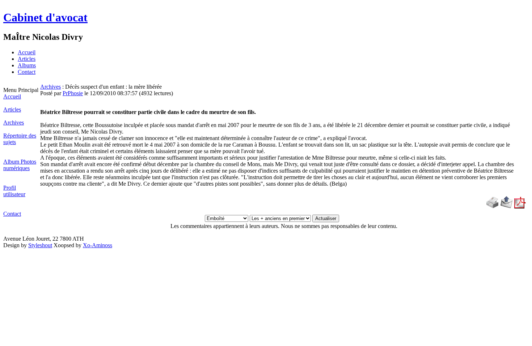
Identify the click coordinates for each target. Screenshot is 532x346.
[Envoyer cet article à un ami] (506, 206)
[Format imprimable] (492, 206)
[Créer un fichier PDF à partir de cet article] (520, 206)
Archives (13, 122)
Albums (27, 65)
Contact (26, 72)
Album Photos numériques (19, 165)
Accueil (26, 52)
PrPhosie (73, 93)
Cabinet (45, 17)
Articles (26, 59)
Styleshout (40, 245)
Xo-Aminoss (97, 245)
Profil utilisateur (14, 191)
